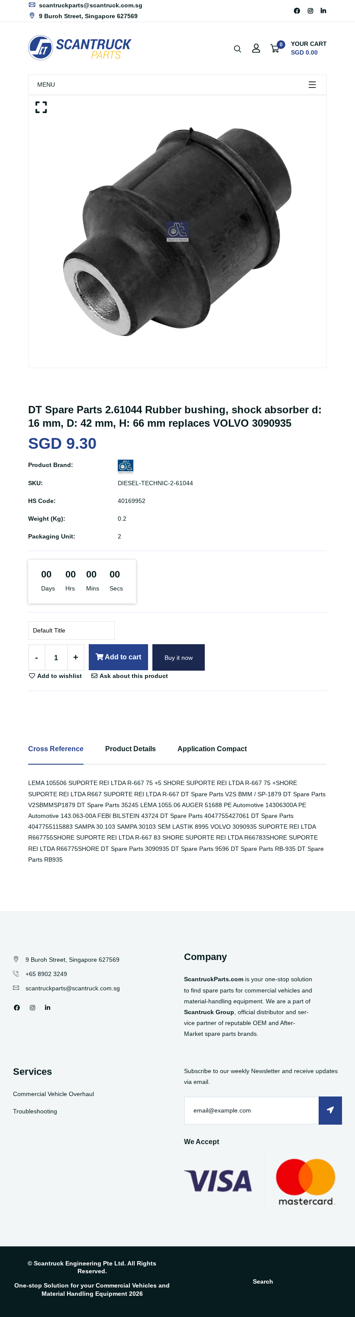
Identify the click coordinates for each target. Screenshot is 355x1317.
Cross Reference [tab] (56, 749)
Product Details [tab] (130, 749)
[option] (177, 231)
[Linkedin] (323, 10)
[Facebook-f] (297, 10)
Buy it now (179, 657)
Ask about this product (133, 675)
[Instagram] (310, 10)
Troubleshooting (35, 1111)
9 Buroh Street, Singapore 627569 (87, 16)
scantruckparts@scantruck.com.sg (89, 5)
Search (263, 1281)
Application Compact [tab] (212, 749)
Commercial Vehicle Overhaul (53, 1093)
